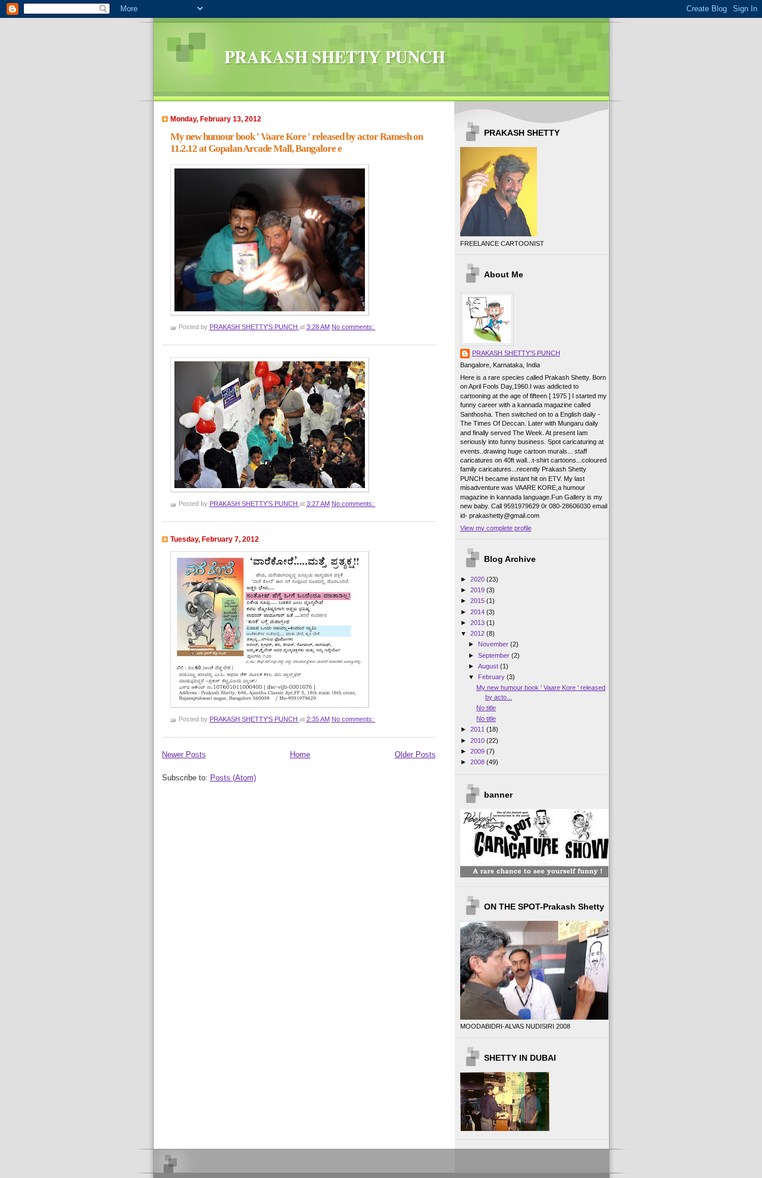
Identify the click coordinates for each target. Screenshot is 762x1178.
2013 (478, 622)
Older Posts (415, 754)
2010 (478, 740)
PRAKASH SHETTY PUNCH (334, 56)
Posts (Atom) (233, 777)
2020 (478, 579)
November (494, 644)
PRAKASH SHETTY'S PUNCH (516, 353)
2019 (478, 589)
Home (300, 754)
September (494, 655)
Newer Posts (184, 754)
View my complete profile (496, 528)
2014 (478, 611)
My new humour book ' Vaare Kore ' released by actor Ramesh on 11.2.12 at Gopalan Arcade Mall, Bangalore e (296, 142)
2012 (478, 633)
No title (486, 707)
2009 (478, 751)
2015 (478, 600)
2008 (478, 761)
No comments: (354, 326)
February (492, 676)
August (489, 666)
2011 (478, 729)
